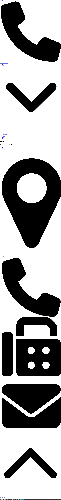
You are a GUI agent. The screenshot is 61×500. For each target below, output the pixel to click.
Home (2, 147)
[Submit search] (8, 498)
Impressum (3, 148)
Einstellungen (22, 499)
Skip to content (1, 0)
